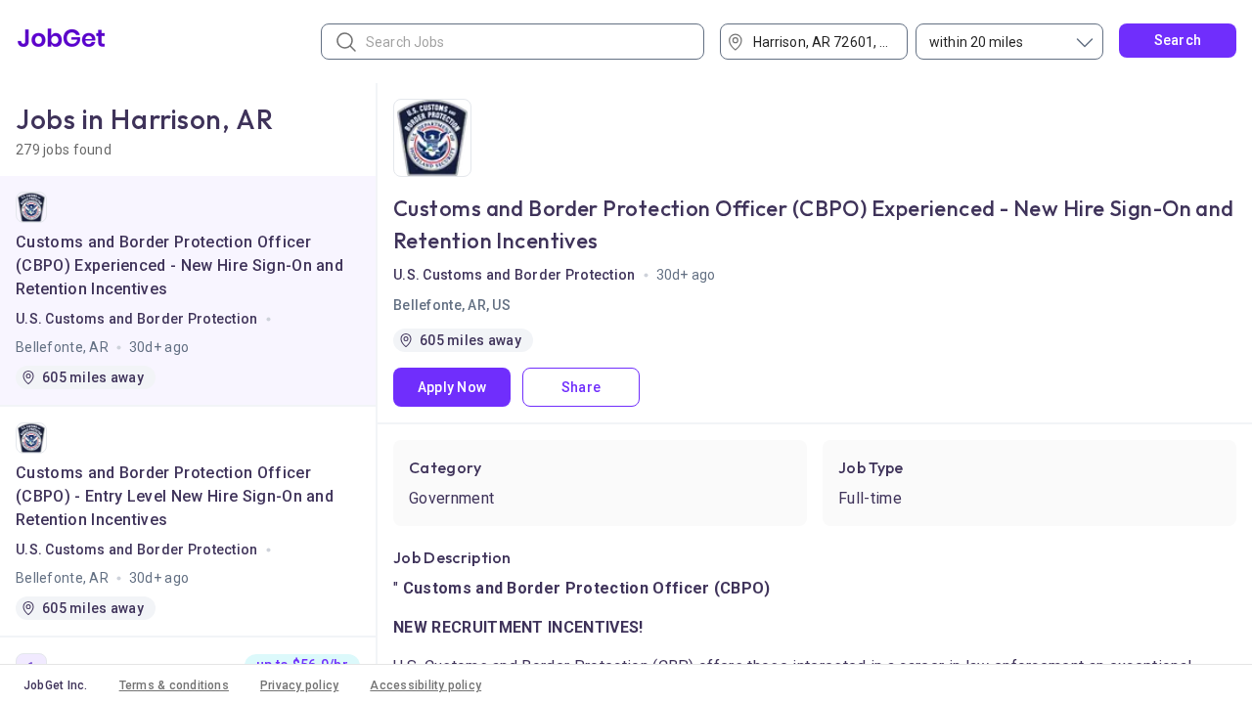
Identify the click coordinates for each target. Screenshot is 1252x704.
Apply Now (452, 387)
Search (1178, 40)
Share (581, 387)
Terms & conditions (174, 685)
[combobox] (820, 41)
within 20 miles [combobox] (976, 42)
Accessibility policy (425, 685)
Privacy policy (299, 685)
